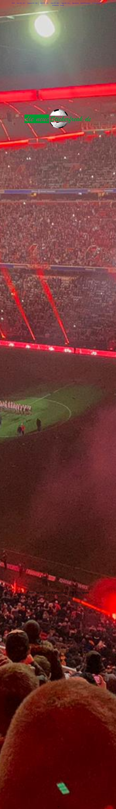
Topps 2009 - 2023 (65, 3)
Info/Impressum (55, 5)
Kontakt (62, 5)
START (13, 3)
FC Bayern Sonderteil (97, 3)
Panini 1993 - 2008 (55, 3)
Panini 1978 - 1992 (44, 3)
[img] (58, 404)
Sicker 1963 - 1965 (21, 3)
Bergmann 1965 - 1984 (32, 3)
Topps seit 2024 (75, 3)
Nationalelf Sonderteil (85, 3)
